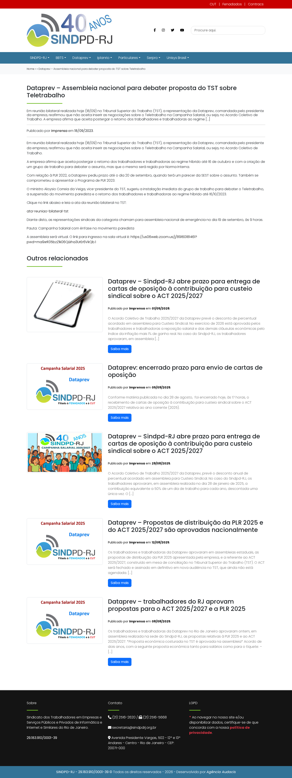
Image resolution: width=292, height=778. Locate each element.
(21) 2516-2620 (124, 717)
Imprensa (59, 130)
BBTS (59, 57)
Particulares (128, 57)
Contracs (256, 4)
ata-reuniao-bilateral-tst (47, 211)
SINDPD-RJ (38, 57)
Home (30, 69)
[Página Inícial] (69, 30)
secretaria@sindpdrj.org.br (134, 727)
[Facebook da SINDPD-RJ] (155, 30)
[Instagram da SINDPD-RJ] (163, 30)
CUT (213, 4)
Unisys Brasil (176, 57)
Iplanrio (103, 57)
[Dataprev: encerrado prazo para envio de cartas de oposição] (65, 386)
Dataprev (80, 57)
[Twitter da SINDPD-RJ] (172, 30)
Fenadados (232, 4)
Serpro (152, 57)
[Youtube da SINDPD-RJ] (182, 30)
